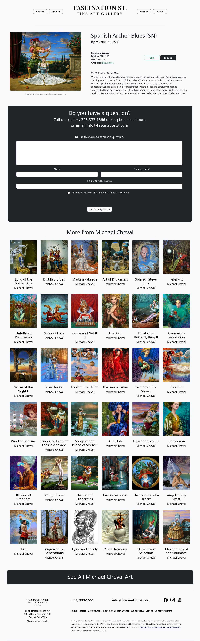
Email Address (99, 180)
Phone (142, 169)
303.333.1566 (93, 119)
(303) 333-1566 (82, 600)
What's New (137, 610)
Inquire (168, 57)
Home (73, 610)
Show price (108, 62)
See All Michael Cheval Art (100, 576)
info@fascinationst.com (107, 125)
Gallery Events (121, 610)
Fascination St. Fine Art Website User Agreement (159, 627)
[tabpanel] (139, 85)
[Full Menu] (100, 10)
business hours (132, 119)
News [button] (160, 11)
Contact (159, 610)
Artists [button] (40, 11)
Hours (168, 610)
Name (57, 169)
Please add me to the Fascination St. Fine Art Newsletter (100, 192)
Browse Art (94, 610)
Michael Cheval (107, 41)
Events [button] (144, 11)
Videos (149, 610)
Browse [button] (56, 11)
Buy (152, 57)
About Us (107, 610)
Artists (82, 610)
